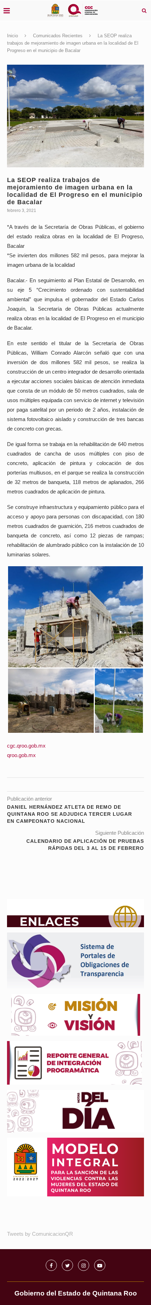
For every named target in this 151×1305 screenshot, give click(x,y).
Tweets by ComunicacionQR (40, 1234)
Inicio (12, 35)
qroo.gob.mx (21, 755)
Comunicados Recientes (58, 35)
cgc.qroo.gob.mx (26, 746)
